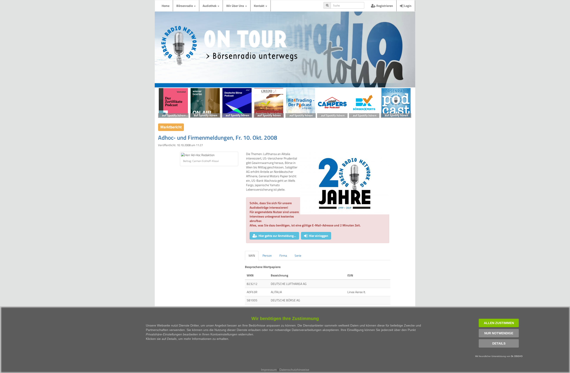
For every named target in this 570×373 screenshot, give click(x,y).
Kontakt (259, 5)
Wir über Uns (235, 5)
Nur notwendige (498, 333)
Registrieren (384, 5)
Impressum (269, 369)
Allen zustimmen (499, 323)
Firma (283, 255)
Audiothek (210, 5)
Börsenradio (184, 5)
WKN (251, 255)
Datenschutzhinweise (294, 369)
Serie (298, 255)
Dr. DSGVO (517, 356)
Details (498, 343)
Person (267, 255)
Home (165, 5)
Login (407, 5)
